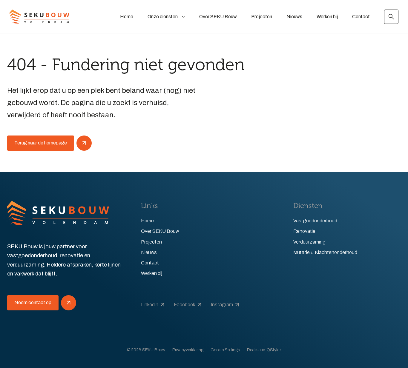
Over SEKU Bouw (218, 16)
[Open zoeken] (391, 17)
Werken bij (327, 16)
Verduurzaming (309, 241)
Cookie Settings (225, 350)
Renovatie (304, 231)
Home (126, 16)
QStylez (274, 350)
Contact (361, 16)
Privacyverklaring (187, 350)
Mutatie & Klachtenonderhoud (325, 252)
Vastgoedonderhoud (315, 220)
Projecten (261, 16)
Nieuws (294, 16)
